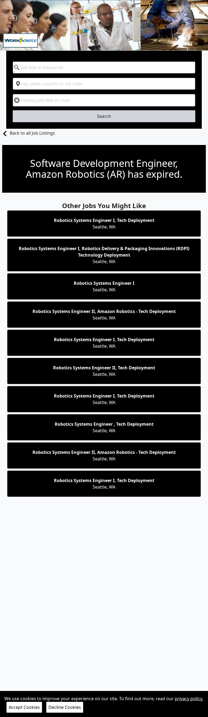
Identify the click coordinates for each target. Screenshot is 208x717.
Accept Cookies (24, 707)
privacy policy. (189, 699)
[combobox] (104, 67)
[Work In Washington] (104, 25)
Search (104, 116)
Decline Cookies (64, 707)
